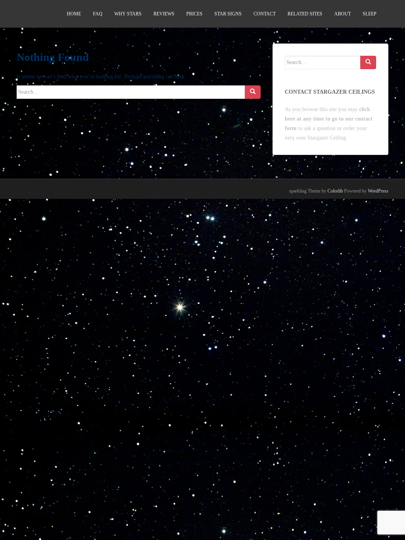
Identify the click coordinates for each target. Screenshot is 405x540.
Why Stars (128, 14)
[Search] (253, 92)
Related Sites (305, 14)
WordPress (378, 191)
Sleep (370, 14)
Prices (194, 14)
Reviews (163, 14)
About (342, 14)
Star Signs (228, 14)
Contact (265, 14)
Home (74, 14)
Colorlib (335, 191)
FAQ (97, 14)
